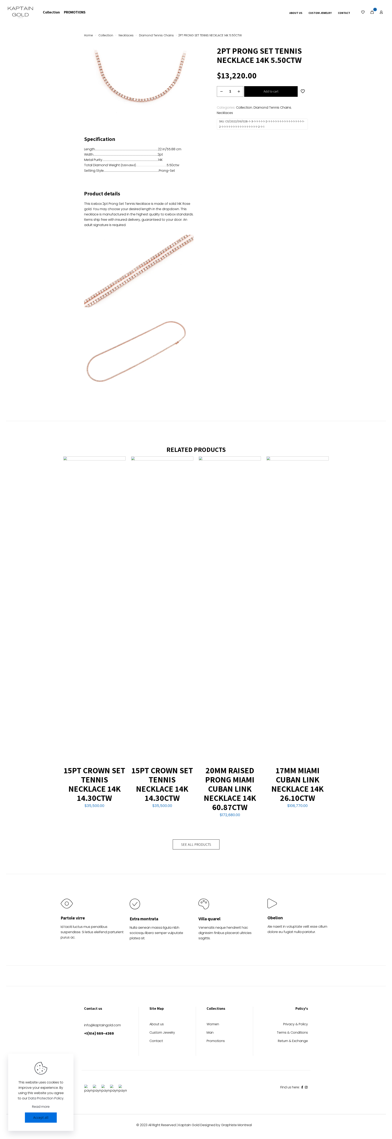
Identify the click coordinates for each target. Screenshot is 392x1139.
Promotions (216, 1041)
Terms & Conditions (292, 1033)
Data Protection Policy (45, 1098)
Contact (156, 1041)
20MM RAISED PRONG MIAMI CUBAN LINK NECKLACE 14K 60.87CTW (230, 788)
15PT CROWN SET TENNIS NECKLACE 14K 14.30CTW (94, 784)
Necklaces (126, 35)
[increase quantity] (238, 91)
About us (156, 1024)
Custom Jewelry (162, 1033)
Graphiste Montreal (236, 1125)
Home (88, 35)
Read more (41, 1106)
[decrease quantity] (221, 91)
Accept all (40, 1117)
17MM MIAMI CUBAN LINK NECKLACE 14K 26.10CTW (297, 784)
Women (213, 1024)
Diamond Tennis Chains (156, 35)
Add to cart (271, 91)
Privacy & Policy (295, 1024)
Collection (105, 35)
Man (210, 1033)
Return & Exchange (293, 1041)
